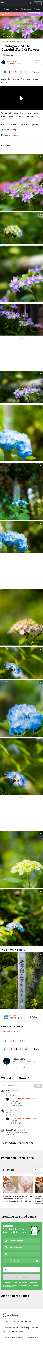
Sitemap (22, 1331)
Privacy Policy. (9, 1286)
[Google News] (30, 1321)
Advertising (25, 1328)
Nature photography (10, 1031)
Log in (38, 3)
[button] (35, 1170)
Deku (7, 1110)
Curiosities (6, 41)
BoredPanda (13, 3)
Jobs (4, 1331)
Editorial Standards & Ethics (13, 1337)
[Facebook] (3, 1321)
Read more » (21, 1067)
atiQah (8, 1090)
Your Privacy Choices (10, 1328)
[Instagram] (7, 1321)
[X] (15, 1321)
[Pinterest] (11, 1321)
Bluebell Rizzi (11, 1130)
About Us (35, 1328)
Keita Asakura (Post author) (21, 1099)
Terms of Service (9, 1341)
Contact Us (13, 1331)
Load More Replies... (17, 1106)
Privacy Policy (30, 1337)
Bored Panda (11, 1315)
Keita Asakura (12, 61)
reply (14, 1095)
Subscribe (21, 1277)
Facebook (15, 135)
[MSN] (26, 1321)
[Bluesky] (18, 1321)
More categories (12, 1261)
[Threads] (22, 1321)
